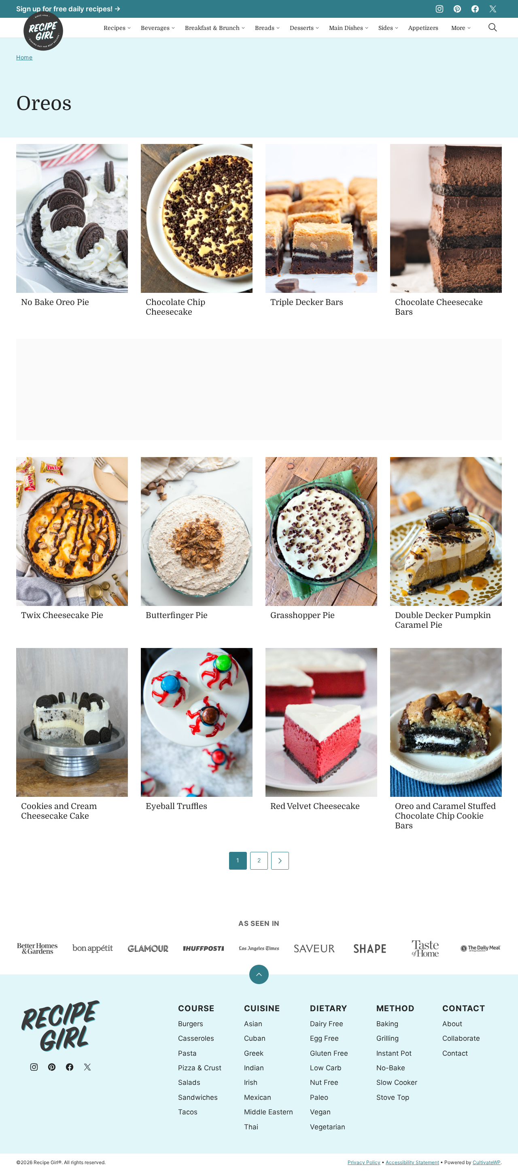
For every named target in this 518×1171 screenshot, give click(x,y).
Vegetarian (327, 1127)
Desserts (302, 28)
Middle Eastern (268, 1112)
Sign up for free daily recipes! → (68, 9)
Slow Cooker (396, 1082)
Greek (253, 1053)
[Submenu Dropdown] (129, 27)
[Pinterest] (457, 9)
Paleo (319, 1097)
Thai (251, 1127)
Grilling (387, 1038)
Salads (189, 1082)
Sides (385, 28)
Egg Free (324, 1038)
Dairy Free (326, 1024)
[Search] (493, 27)
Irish (250, 1082)
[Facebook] (475, 9)
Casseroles (196, 1038)
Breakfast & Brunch (212, 28)
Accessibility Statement (412, 1162)
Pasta (187, 1053)
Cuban (254, 1038)
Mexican (257, 1097)
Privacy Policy (364, 1162)
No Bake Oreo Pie (55, 302)
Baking (387, 1024)
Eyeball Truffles (176, 806)
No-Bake (390, 1068)
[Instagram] (439, 9)
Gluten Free (329, 1053)
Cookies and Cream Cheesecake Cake (59, 811)
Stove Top (392, 1097)
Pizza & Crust (199, 1068)
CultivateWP (487, 1162)
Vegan (320, 1112)
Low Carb (326, 1068)
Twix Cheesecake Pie (62, 615)
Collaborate (461, 1038)
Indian (254, 1068)
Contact (455, 1053)
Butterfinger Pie (177, 615)
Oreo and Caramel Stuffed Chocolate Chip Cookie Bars (445, 816)
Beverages (155, 28)
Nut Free (324, 1082)
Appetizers (423, 28)
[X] (493, 9)
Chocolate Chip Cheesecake (175, 307)
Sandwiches (198, 1097)
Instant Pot (394, 1053)
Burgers (190, 1024)
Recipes (114, 28)
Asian (253, 1024)
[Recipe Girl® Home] (43, 31)
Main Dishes (346, 28)
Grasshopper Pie (302, 615)
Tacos (187, 1112)
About (452, 1024)
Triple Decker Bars (306, 302)
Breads (264, 28)
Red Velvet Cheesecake (315, 806)
